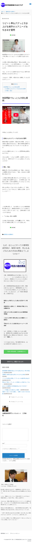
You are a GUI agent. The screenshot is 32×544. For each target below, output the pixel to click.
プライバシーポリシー (15, 533)
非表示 (15, 84)
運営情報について (4, 533)
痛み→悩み (8, 90)
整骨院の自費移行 (8, 234)
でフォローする (17, 397)
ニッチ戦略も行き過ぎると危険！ (11, 390)
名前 (3, 443)
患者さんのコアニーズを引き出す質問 (15, 88)
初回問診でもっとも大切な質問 (11, 87)
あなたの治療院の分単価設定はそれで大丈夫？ (14, 386)
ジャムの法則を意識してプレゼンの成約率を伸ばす (16, 378)
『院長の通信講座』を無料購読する (16, 351)
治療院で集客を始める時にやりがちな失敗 (13, 374)
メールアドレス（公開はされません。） (10, 448)
